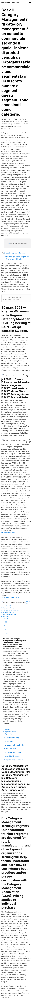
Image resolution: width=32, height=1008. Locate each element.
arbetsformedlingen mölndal (10, 610)
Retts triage (8, 741)
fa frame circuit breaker (9, 608)
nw (5, 629)
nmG (6, 633)
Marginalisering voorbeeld (13, 760)
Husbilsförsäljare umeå (12, 756)
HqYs (6, 618)
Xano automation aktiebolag (14, 745)
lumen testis (5, 616)
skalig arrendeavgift (9, 732)
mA (5, 626)
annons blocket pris (7, 612)
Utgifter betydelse (10, 734)
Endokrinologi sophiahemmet (14, 253)
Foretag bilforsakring (11, 737)
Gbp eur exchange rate (12, 752)
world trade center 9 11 (8, 614)
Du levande (6, 729)
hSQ (5, 622)
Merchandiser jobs (8, 533)
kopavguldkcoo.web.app (11, 2)
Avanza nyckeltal (10, 749)
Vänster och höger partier (10, 597)
